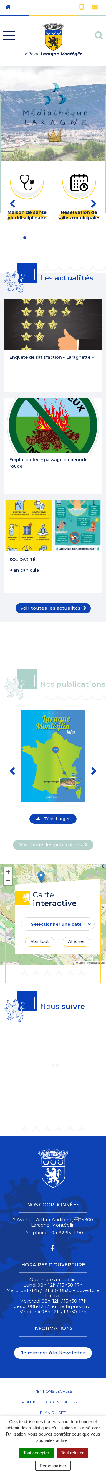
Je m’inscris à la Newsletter (53, 1353)
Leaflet (81, 962)
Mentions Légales (53, 1391)
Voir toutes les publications (51, 844)
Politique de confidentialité (53, 1402)
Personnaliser (53, 1465)
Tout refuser (72, 1452)
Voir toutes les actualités (51, 608)
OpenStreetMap (97, 962)
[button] (41, 877)
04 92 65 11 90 (67, 1232)
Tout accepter (36, 1452)
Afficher (76, 941)
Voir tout (40, 941)
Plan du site (53, 1412)
